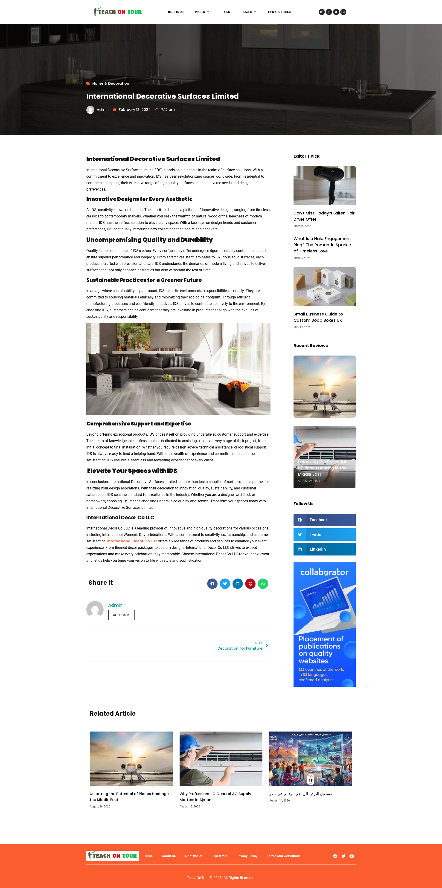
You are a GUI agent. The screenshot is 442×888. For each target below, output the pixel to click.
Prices (200, 12)
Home (148, 856)
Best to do (175, 12)
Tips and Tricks (279, 12)
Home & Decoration (110, 83)
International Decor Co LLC (132, 541)
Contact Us (193, 856)
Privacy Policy (247, 856)
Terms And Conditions (283, 856)
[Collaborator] (325, 685)
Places (246, 12)
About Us (169, 856)
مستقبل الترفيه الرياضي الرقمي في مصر (300, 793)
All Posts (121, 615)
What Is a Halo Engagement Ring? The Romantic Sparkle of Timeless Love (322, 245)
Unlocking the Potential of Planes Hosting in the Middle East (322, 468)
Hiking (225, 12)
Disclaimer (219, 856)
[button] (212, 584)
